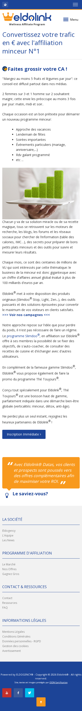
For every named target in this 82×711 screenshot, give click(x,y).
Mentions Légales (13, 632)
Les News (8, 540)
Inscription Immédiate (23, 434)
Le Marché (8, 564)
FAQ (5, 608)
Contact (7, 598)
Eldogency (8, 531)
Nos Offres (9, 569)
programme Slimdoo (23, 336)
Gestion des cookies (15, 646)
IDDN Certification (58, 682)
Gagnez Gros (10, 574)
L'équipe (7, 535)
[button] (5, 4)
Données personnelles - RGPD (21, 641)
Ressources (9, 603)
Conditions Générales (16, 636)
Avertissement (11, 651)
